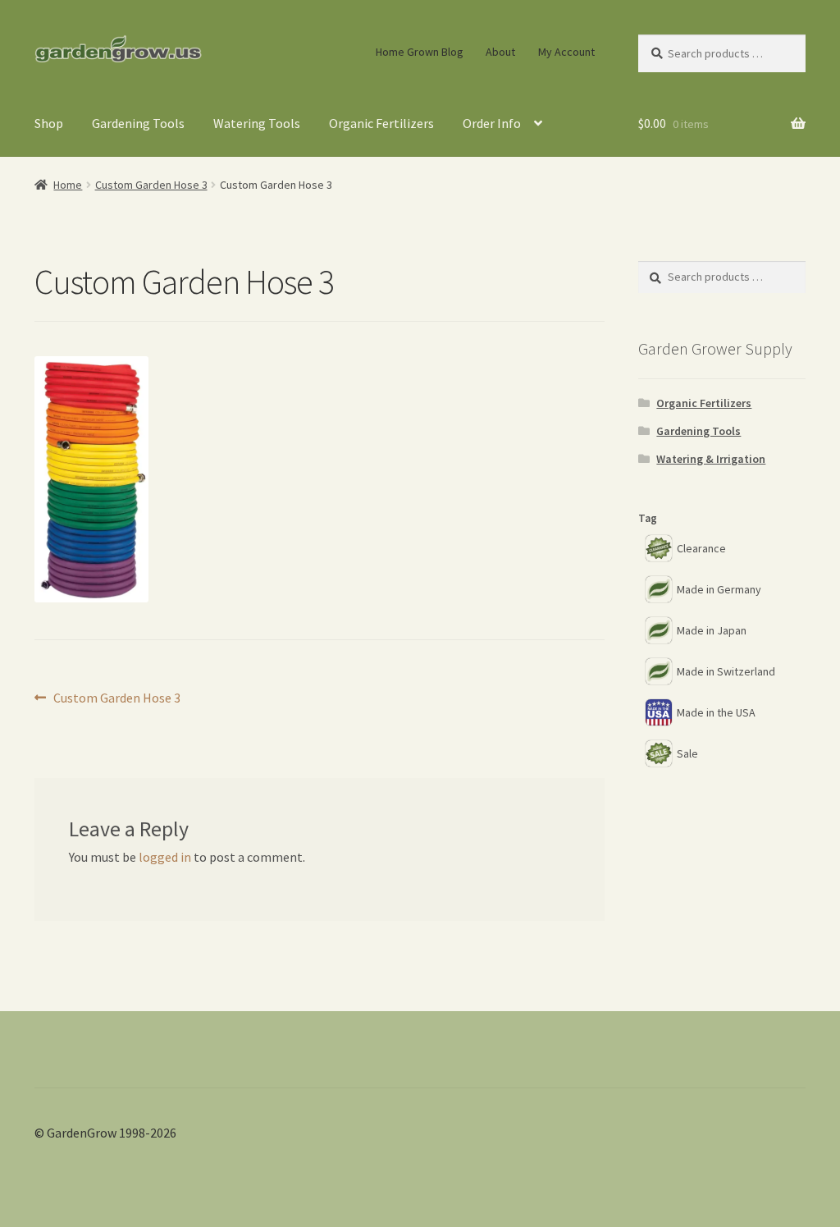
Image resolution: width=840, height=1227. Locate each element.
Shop (48, 123)
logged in (165, 857)
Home (67, 184)
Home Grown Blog (419, 51)
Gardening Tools (138, 123)
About (500, 51)
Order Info (492, 123)
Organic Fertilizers (381, 123)
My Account (566, 51)
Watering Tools (256, 123)
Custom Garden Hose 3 (151, 184)
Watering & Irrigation (710, 458)
